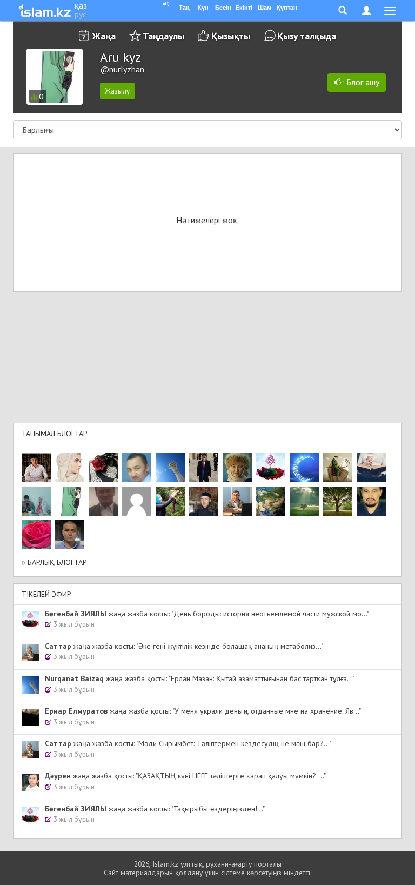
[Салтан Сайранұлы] (337, 467)
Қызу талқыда (306, 36)
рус (80, 14)
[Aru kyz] (69, 501)
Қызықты (230, 36)
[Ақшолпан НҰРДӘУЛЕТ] (69, 467)
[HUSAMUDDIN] (337, 501)
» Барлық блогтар (54, 562)
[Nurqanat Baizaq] (170, 467)
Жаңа (104, 36)
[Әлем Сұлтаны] (270, 501)
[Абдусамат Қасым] (36, 467)
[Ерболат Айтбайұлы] (203, 467)
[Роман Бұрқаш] (371, 501)
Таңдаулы (163, 36)
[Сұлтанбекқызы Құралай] (36, 501)
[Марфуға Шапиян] (237, 467)
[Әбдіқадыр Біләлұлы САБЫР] (136, 467)
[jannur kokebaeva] (170, 501)
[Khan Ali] (371, 467)
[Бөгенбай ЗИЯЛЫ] (270, 467)
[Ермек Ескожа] (136, 501)
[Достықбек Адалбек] (69, 534)
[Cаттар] (237, 501)
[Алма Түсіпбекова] (304, 501)
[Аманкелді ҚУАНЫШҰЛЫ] (103, 501)
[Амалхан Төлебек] (203, 501)
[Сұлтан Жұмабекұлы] (304, 467)
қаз (81, 5)
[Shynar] (103, 467)
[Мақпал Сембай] (36, 534)
